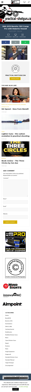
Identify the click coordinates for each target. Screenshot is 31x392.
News (3, 131)
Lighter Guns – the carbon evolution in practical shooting (15, 135)
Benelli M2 (4, 104)
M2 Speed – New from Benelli (15, 109)
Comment (6, 178)
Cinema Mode (22, 36)
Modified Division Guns (14, 104)
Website (5, 213)
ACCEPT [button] (15, 389)
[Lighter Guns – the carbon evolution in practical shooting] (15, 122)
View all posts (15, 78)
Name (5, 198)
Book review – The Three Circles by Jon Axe (13, 162)
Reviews (4, 158)
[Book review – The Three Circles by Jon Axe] (15, 149)
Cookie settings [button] (23, 386)
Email (5, 206)
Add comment (8, 36)
